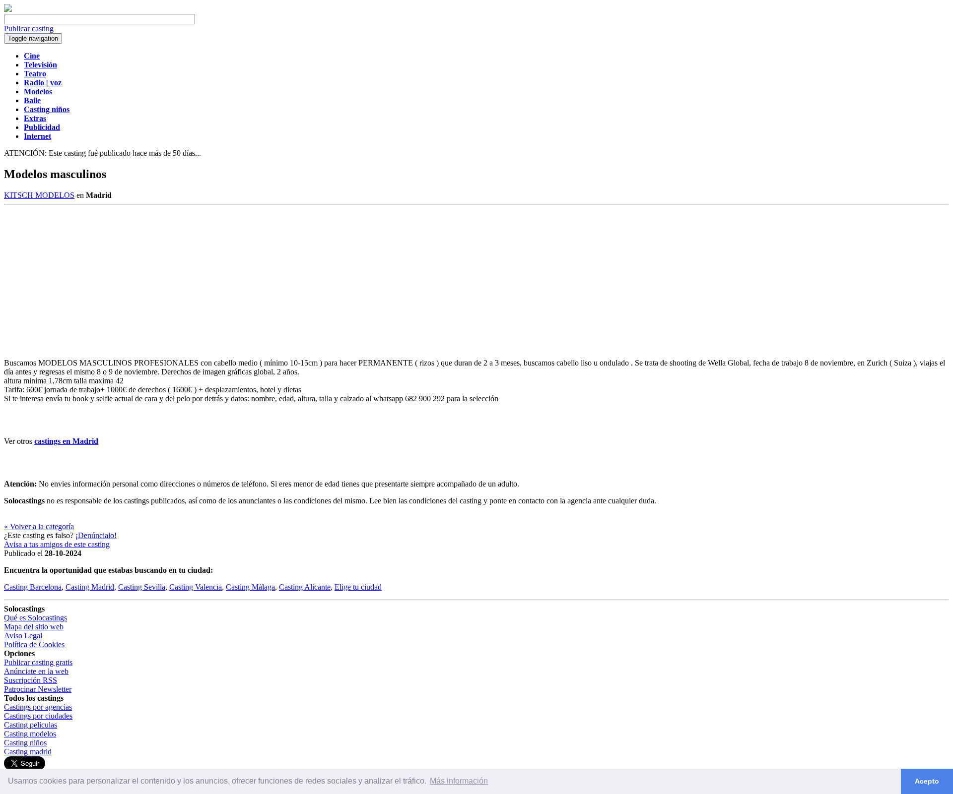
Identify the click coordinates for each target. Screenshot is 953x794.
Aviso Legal (23, 635)
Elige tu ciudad (358, 587)
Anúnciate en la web (36, 671)
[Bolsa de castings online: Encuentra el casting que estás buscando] (8, 9)
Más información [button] (459, 781)
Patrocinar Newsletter (37, 689)
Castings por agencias (38, 707)
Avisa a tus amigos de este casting (57, 544)
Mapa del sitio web (34, 626)
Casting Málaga (250, 587)
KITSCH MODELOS (39, 195)
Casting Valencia (195, 587)
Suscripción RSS (30, 680)
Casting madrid (28, 751)
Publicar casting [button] (29, 28)
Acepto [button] (927, 781)
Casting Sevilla (141, 587)
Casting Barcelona (33, 587)
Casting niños (25, 742)
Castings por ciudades (38, 716)
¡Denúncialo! (96, 535)
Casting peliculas (30, 725)
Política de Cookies (34, 644)
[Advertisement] (476, 279)
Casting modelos (30, 734)
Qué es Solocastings (35, 617)
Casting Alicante (305, 587)
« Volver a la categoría (39, 526)
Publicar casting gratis (38, 662)
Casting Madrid (90, 587)
